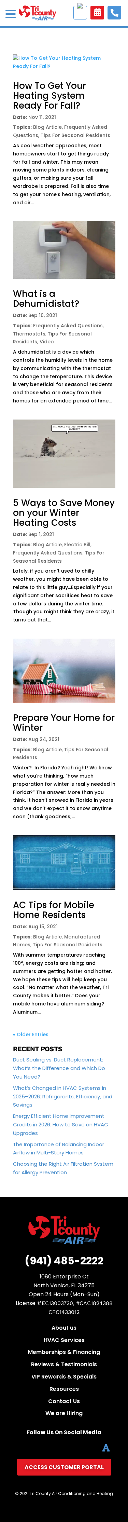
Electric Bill (77, 544)
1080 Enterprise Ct (64, 1276)
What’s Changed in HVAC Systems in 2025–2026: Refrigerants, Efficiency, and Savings (62, 1096)
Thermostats (29, 333)
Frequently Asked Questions (68, 325)
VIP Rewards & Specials (64, 1377)
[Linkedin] (47, 1447)
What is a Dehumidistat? (46, 299)
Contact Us (64, 1401)
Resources (64, 1389)
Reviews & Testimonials (64, 1364)
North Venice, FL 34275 (64, 1285)
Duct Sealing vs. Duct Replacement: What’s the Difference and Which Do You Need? (59, 1068)
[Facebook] (18, 1447)
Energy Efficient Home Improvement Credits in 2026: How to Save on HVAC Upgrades (60, 1124)
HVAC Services (64, 1340)
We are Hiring (64, 1413)
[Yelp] (91, 1447)
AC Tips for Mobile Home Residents (53, 910)
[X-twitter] (32, 1447)
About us (64, 1328)
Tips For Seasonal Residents (75, 135)
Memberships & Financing (64, 1352)
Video (47, 341)
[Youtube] (62, 1447)
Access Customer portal (80, 12)
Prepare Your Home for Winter (64, 723)
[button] (11, 14)
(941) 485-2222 (64, 1260)
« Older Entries (30, 1034)
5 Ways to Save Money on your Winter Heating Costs (64, 513)
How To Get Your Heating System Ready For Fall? (49, 96)
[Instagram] (76, 1447)
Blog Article (47, 127)
